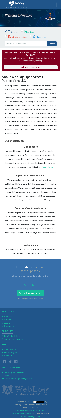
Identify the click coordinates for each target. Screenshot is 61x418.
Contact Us (9, 326)
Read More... (47, 167)
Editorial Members (19, 37)
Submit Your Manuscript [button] (30, 67)
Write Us (8, 355)
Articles (30, 32)
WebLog (16, 5)
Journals (14, 32)
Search (52, 43)
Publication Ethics (12, 336)
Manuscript (41, 37)
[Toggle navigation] (53, 4)
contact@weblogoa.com (21, 378)
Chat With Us (10, 349)
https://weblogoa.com (30, 416)
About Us (8, 316)
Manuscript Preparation (14, 339)
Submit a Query (11, 352)
